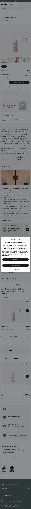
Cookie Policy (10, 254)
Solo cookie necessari (15, 265)
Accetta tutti (15, 259)
